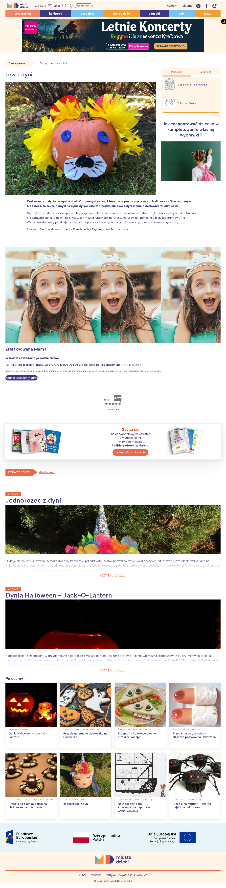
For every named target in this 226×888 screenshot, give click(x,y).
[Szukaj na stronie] (60, 6)
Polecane (176, 71)
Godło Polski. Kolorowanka (192, 84)
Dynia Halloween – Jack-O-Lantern (28, 735)
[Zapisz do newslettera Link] (214, 5)
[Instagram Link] (198, 5)
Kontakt (172, 5)
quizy (207, 13)
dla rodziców (122, 13)
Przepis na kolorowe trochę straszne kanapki (137, 735)
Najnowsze (205, 71)
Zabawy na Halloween (20, 729)
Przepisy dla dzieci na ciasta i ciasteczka (85, 729)
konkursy (55, 13)
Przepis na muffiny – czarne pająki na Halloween (192, 805)
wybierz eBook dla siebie (130, 452)
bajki (182, 13)
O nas (83, 875)
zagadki (154, 13)
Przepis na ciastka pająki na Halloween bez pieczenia (28, 805)
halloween (48, 472)
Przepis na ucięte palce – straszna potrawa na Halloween (194, 735)
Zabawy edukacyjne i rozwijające (136, 800)
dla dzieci (87, 13)
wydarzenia (23, 13)
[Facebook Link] (206, 5)
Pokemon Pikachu (187, 103)
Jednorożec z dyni (76, 804)
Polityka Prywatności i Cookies (126, 875)
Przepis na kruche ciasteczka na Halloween (85, 735)
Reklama (186, 5)
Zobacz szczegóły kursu (21, 378)
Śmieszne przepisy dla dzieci (133, 729)
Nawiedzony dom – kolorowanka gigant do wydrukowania (134, 807)
